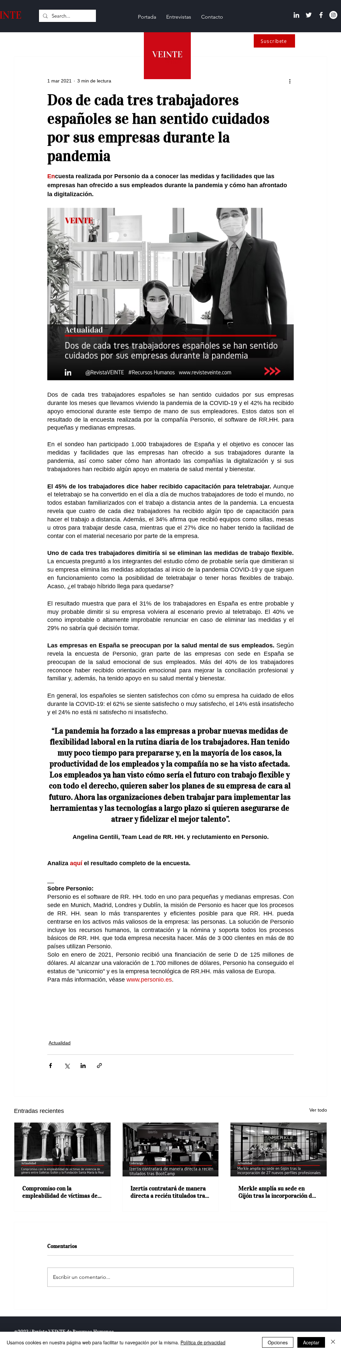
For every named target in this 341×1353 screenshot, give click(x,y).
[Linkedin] (296, 15)
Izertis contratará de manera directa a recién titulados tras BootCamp (169, 1192)
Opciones (278, 1342)
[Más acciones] (290, 81)
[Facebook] (321, 15)
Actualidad (60, 1042)
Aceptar (311, 1342)
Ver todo (318, 1110)
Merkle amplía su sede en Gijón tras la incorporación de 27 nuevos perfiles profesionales (276, 1192)
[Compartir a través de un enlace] (99, 1065)
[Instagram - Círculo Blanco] (333, 15)
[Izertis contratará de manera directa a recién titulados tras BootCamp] (171, 1149)
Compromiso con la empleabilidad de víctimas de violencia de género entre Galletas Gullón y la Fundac (60, 1192)
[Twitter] (309, 15)
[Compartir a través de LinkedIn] (83, 1065)
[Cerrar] (333, 1342)
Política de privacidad (202, 1342)
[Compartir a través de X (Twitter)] (67, 1065)
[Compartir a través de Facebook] (50, 1065)
